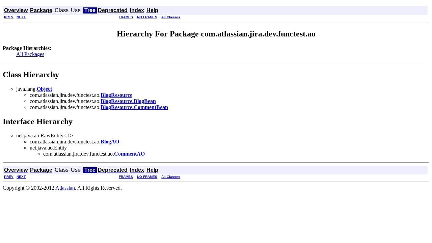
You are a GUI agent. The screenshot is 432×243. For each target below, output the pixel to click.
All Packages (30, 54)
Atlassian (65, 188)
